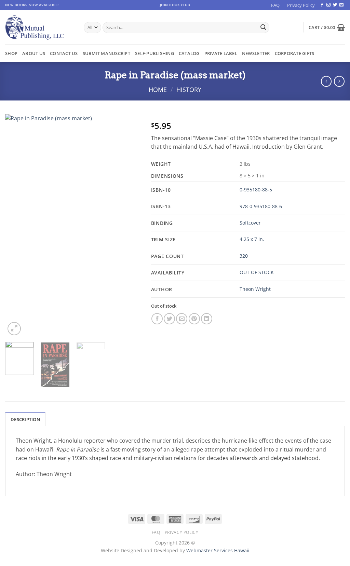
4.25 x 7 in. (252, 239)
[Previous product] (339, 81)
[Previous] (16, 225)
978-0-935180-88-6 (261, 206)
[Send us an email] (341, 5)
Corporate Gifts (294, 53)
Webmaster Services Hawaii (218, 550)
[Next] (129, 225)
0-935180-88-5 (256, 189)
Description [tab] (25, 419)
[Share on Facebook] (157, 318)
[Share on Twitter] (169, 318)
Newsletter (256, 53)
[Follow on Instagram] (328, 5)
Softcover (250, 222)
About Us (33, 53)
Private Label (220, 53)
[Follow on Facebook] (322, 5)
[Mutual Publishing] (39, 27)
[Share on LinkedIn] (206, 318)
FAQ (275, 5)
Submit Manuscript (106, 53)
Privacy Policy (301, 5)
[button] (327, 27)
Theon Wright (255, 289)
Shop (11, 53)
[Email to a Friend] (181, 318)
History (188, 89)
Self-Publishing (154, 53)
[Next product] (326, 81)
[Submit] (263, 27)
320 (244, 256)
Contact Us (64, 53)
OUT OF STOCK (257, 272)
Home (158, 89)
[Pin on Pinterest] (194, 318)
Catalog (189, 53)
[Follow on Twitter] (335, 5)
